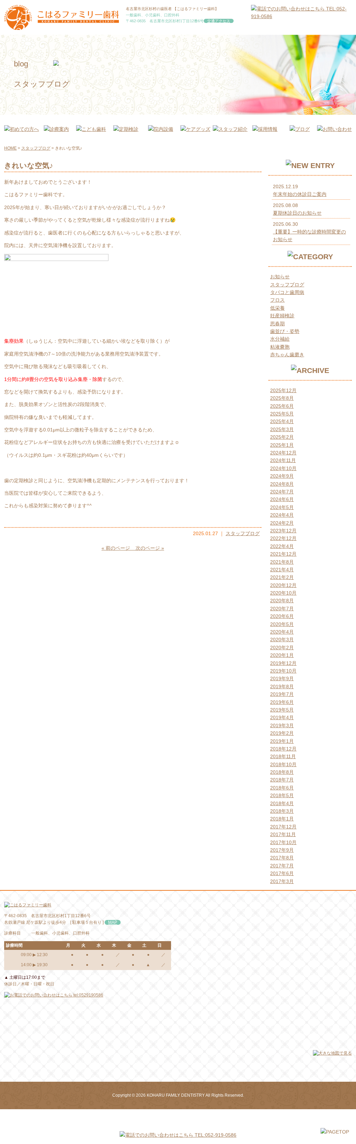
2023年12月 (283, 530)
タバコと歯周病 (287, 292)
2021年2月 (282, 577)
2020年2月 (282, 647)
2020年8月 (282, 600)
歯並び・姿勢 (284, 331)
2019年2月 (282, 733)
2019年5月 (282, 710)
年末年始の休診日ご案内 (299, 194)
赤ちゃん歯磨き (287, 354)
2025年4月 (282, 421)
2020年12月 (283, 585)
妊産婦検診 (282, 315)
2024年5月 (282, 507)
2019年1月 (282, 741)
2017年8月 (282, 857)
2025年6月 (282, 406)
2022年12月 (283, 538)
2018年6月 (282, 788)
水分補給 (280, 339)
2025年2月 (282, 437)
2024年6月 (282, 499)
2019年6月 (282, 702)
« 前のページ (117, 548)
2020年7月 (282, 608)
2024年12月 (283, 452)
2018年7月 (282, 779)
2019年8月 (282, 686)
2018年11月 (283, 756)
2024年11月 (283, 460)
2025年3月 (282, 429)
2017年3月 (282, 881)
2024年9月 (282, 476)
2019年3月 (282, 725)
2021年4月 (282, 569)
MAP (112, 922)
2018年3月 (282, 811)
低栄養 (277, 308)
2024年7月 (282, 491)
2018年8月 (282, 772)
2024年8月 (282, 484)
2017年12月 (283, 826)
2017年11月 (283, 834)
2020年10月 (283, 593)
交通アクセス (218, 21)
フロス (277, 300)
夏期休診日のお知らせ (297, 213)
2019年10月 (283, 671)
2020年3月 (282, 639)
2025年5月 (282, 413)
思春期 (277, 323)
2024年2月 (282, 523)
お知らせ (280, 276)
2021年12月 (283, 554)
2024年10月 (283, 468)
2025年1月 (282, 445)
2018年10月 (283, 764)
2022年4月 (282, 546)
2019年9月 (282, 678)
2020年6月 (282, 616)
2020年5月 (282, 624)
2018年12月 (283, 749)
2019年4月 (282, 717)
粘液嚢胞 (280, 347)
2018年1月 (282, 818)
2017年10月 (283, 842)
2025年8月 (282, 398)
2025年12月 (283, 390)
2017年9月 (282, 850)
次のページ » (148, 548)
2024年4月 (282, 515)
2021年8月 (282, 562)
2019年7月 (282, 694)
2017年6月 (282, 873)
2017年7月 (282, 865)
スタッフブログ (243, 533)
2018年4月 (282, 803)
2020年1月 (282, 655)
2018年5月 (282, 795)
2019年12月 (283, 663)
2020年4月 (282, 632)
